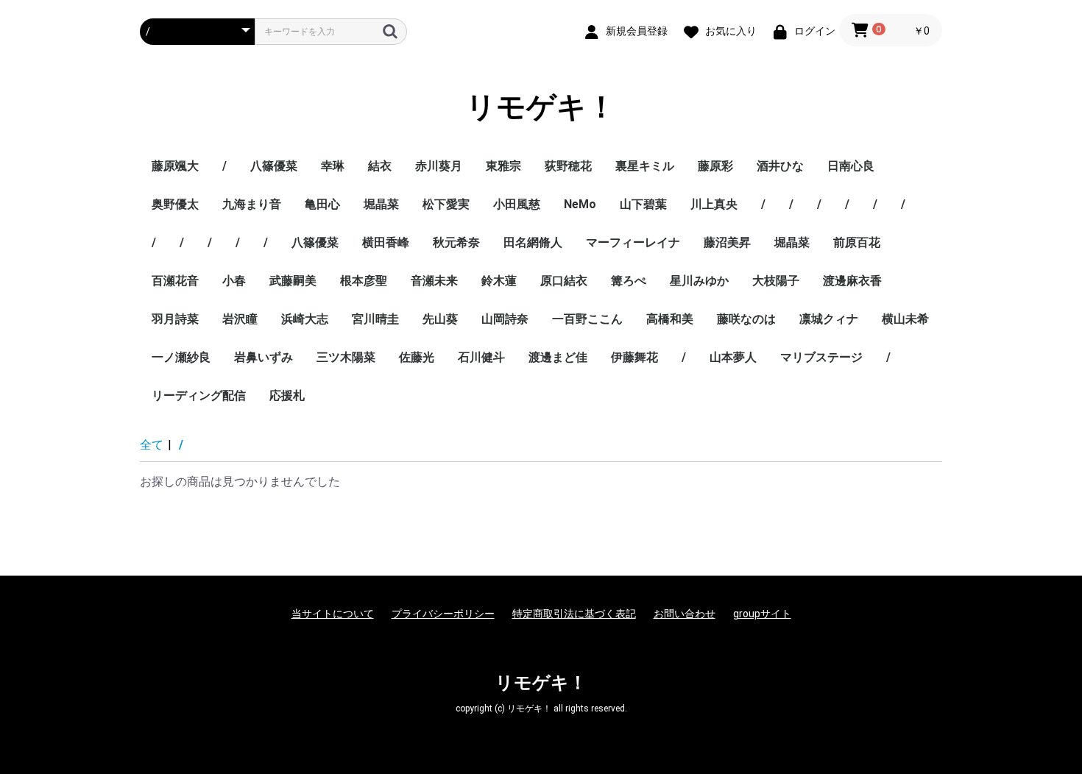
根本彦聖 (363, 281)
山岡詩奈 (504, 319)
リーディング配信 (199, 395)
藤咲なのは (746, 319)
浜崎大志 (304, 319)
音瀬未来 (434, 281)
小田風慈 (516, 204)
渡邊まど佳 (557, 357)
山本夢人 (733, 357)
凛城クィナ (828, 319)
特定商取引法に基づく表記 (574, 613)
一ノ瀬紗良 (181, 357)
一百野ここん (587, 319)
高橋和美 (669, 319)
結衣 (380, 166)
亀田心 (322, 204)
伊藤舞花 (634, 357)
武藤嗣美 (293, 281)
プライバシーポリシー (443, 613)
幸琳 (332, 166)
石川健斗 (481, 357)
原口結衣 (563, 281)
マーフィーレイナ (633, 242)
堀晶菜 (381, 204)
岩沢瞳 (240, 319)
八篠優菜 (273, 166)
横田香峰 (385, 242)
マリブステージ (821, 357)
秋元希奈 (456, 242)
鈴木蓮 (499, 281)
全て (151, 445)
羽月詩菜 (175, 319)
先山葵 (440, 319)
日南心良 (850, 166)
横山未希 (905, 319)
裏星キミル (644, 166)
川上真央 (714, 204)
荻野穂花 (568, 166)
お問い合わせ (684, 613)
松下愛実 (446, 204)
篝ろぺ (628, 281)
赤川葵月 (438, 166)
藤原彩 (715, 166)
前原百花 (856, 242)
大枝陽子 (775, 281)
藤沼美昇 (727, 242)
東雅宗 (503, 166)
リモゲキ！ (541, 107)
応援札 (287, 395)
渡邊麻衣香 (852, 281)
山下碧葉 (643, 204)
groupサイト (762, 613)
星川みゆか (699, 281)
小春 (234, 281)
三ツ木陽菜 (346, 357)
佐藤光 (416, 357)
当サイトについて (332, 613)
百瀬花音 (175, 281)
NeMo (580, 204)
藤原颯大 (175, 166)
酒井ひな (780, 166)
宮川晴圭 (375, 319)
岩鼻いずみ (263, 357)
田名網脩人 (532, 242)
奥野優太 (175, 204)
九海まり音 (251, 204)
